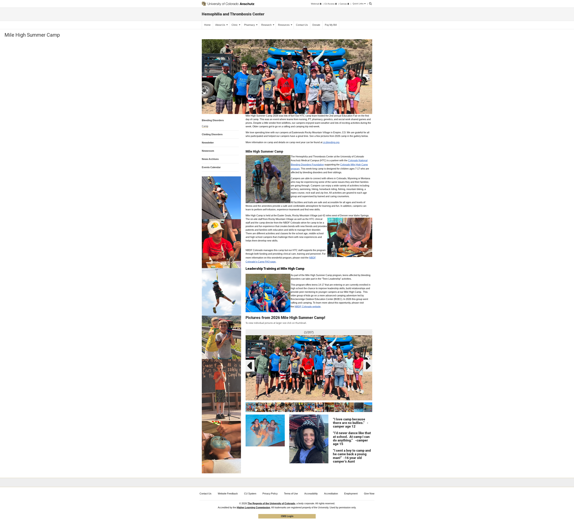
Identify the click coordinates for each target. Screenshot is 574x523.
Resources (284, 25)
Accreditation (331, 493)
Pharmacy (249, 25)
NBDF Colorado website (308, 306)
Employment (351, 493)
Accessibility (311, 493)
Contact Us (205, 493)
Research (266, 25)
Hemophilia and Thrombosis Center (233, 14)
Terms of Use (291, 493)
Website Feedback (228, 493)
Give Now (369, 493)
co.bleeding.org (331, 142)
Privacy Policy (270, 493)
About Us (220, 25)
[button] (369, 332)
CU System (250, 493)
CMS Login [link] (287, 516)
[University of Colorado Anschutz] (228, 4)
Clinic (235, 25)
